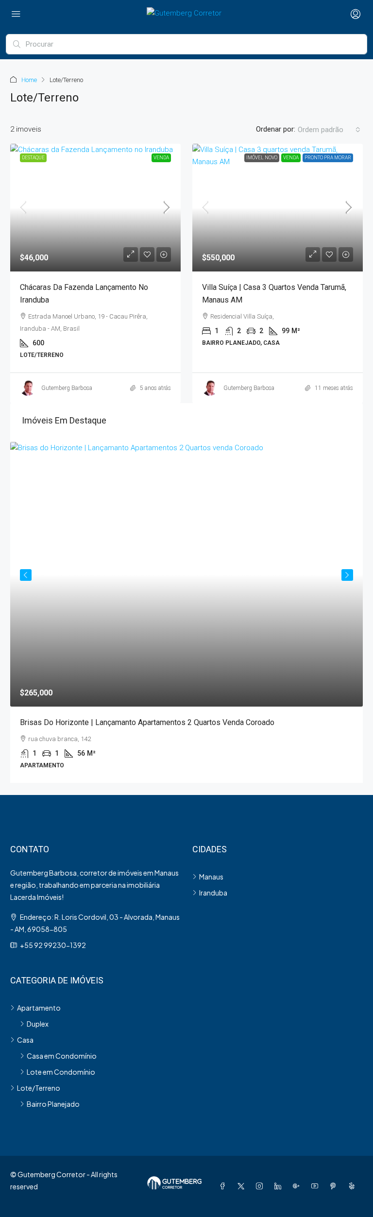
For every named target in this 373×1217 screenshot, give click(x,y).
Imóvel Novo (261, 157)
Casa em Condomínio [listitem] (62, 1055)
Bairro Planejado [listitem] (53, 1103)
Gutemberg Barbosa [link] (66, 388)
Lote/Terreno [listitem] (38, 1087)
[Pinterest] (335, 1186)
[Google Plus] (298, 1186)
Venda (161, 157)
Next (347, 575)
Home (29, 80)
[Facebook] (224, 1186)
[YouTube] (316, 1186)
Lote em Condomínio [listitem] (61, 1071)
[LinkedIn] (279, 1186)
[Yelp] (353, 1186)
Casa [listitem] (25, 1039)
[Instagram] (261, 1186)
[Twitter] (242, 1186)
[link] (95, 207)
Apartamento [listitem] (39, 1007)
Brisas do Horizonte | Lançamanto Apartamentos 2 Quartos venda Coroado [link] (147, 722)
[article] (186, 612)
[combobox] (329, 129)
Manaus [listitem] (211, 876)
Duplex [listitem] (38, 1023)
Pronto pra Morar (328, 157)
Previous (26, 575)
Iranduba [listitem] (213, 892)
